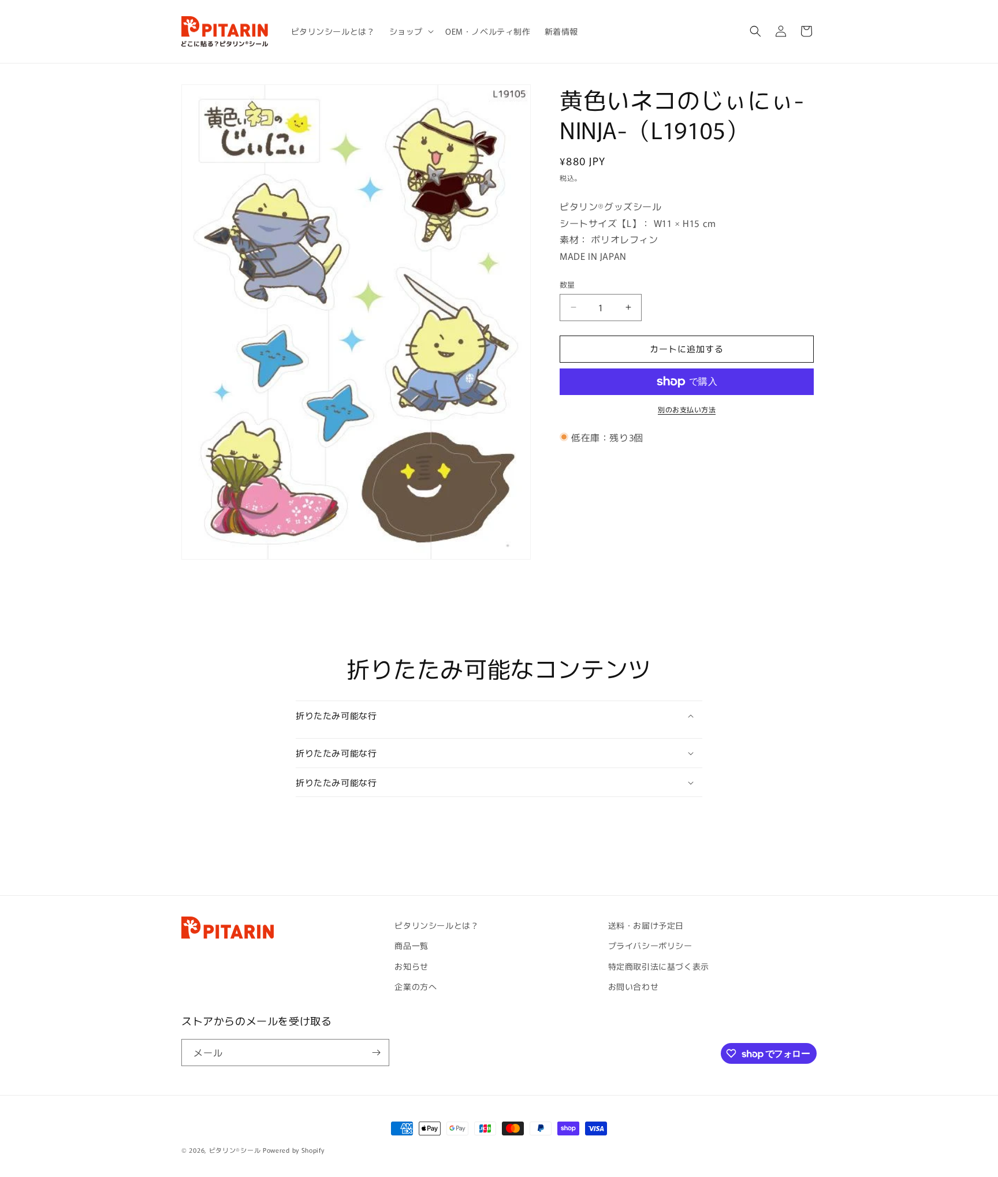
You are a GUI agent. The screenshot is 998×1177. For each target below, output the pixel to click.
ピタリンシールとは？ (436, 925)
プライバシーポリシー (650, 945)
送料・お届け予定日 (646, 925)
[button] (410, 31)
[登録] (376, 1052)
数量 (567, 284)
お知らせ (411, 966)
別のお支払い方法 (687, 409)
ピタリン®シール (235, 1149)
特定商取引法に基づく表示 (658, 966)
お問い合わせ (633, 986)
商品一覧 (411, 945)
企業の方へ (415, 986)
